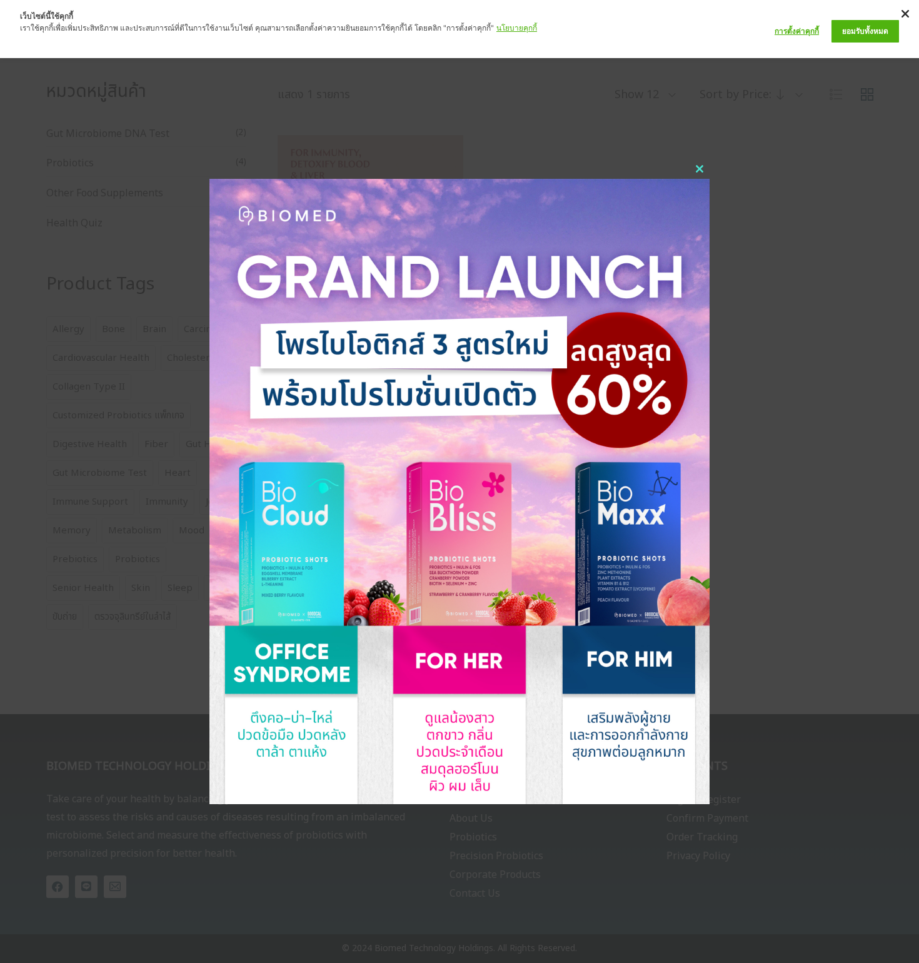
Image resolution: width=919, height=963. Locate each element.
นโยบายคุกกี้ (516, 28)
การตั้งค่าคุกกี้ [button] (797, 31)
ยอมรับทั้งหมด (865, 31)
